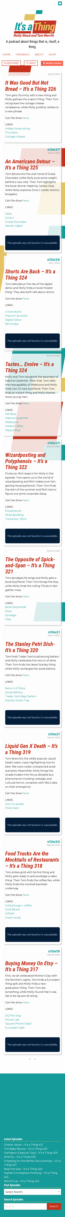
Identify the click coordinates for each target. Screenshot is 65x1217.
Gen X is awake (14, 804)
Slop (8, 619)
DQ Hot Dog (13, 1015)
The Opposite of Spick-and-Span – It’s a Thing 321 (30, 565)
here (26, 118)
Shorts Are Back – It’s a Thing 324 (30, 274)
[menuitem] (6, 54)
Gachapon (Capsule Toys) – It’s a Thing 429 (30, 1152)
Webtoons (11, 422)
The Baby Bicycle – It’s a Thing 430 (25, 1148)
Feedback (23, 54)
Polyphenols (13, 510)
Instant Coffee (14, 426)
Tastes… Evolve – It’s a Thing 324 (29, 367)
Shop (52, 54)
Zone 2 (9, 217)
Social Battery (14, 692)
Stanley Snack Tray (17, 700)
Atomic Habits (14, 225)
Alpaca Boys (12, 430)
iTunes (31, 63)
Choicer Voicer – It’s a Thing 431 (23, 1144)
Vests (8, 213)
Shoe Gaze (12, 807)
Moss (8, 611)
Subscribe (11, 63)
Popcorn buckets (16, 315)
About (39, 54)
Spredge (10, 615)
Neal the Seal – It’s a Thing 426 (23, 1168)
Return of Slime (15, 688)
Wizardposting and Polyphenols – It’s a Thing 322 (26, 461)
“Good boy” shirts (16, 518)
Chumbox (11, 132)
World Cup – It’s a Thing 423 (21, 1181)
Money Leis (12, 1019)
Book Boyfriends (15, 607)
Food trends (13, 917)
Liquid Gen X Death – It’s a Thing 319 (31, 749)
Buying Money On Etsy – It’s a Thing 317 (31, 966)
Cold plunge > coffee (18, 905)
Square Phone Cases (18, 1023)
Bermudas (11, 323)
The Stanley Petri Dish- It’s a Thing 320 (30, 647)
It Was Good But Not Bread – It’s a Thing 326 (30, 85)
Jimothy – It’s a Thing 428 (20, 1156)
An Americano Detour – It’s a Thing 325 (30, 164)
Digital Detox (13, 319)
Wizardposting (14, 514)
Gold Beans (12, 909)
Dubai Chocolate (15, 221)
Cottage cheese (15, 136)
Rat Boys (10, 413)
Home (7, 54)
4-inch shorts (13, 311)
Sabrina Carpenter (16, 418)
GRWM (9, 913)
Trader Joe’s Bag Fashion (20, 696)
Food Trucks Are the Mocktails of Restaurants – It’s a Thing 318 (32, 859)
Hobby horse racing (17, 128)
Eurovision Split (15, 1027)
